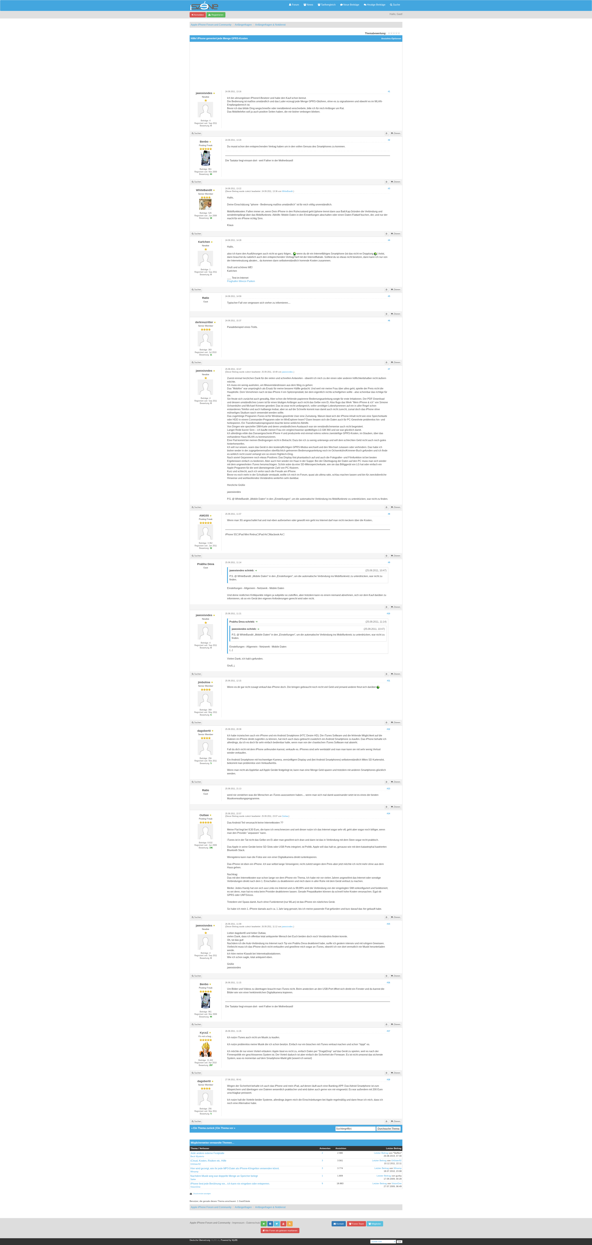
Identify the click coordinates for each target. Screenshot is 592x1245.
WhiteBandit (287, 191)
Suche (396, 4)
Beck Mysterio (197, 1156)
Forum (295, 4)
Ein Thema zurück (203, 1128)
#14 (388, 814)
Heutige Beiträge (375, 4)
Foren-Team (357, 1224)
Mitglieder (376, 1224)
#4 (389, 240)
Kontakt (340, 1224)
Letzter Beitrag (381, 1153)
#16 (388, 983)
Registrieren (217, 15)
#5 (389, 296)
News (309, 4)
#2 (389, 140)
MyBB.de (215, 1240)
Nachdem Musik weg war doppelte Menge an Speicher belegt (224, 1176)
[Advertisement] (296, 67)
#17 (388, 1031)
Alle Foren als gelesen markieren (281, 1230)
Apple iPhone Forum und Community (211, 24)
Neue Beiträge (351, 4)
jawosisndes (287, 372)
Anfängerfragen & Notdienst (270, 24)
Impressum (238, 1222)
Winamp (194, 1171)
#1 (389, 92)
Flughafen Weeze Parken (241, 281)
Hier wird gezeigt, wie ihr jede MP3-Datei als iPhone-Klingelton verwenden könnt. (234, 1168)
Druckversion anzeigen (202, 1194)
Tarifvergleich (328, 4)
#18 (388, 1080)
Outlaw (285, 816)
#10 (388, 614)
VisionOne (195, 1187)
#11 (388, 681)
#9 (389, 562)
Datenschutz (253, 1222)
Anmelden (198, 15)
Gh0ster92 (195, 1164)
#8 (389, 514)
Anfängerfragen (243, 24)
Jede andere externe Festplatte (207, 1153)
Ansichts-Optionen (391, 38)
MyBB (234, 1240)
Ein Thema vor (224, 1128)
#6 (389, 321)
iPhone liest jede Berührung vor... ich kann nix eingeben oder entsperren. (230, 1183)
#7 (389, 369)
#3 (389, 189)
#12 (388, 729)
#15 (388, 924)
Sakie (193, 1179)
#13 (388, 789)
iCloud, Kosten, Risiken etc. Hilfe (208, 1160)
